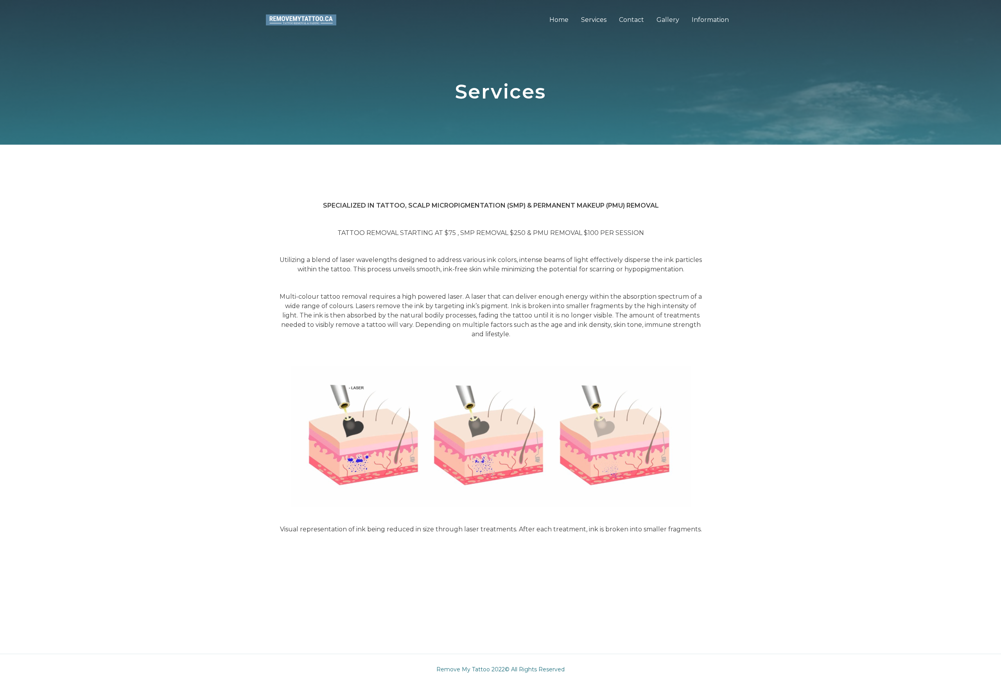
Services (593, 19)
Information (710, 19)
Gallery (668, 19)
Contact (631, 19)
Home (559, 19)
